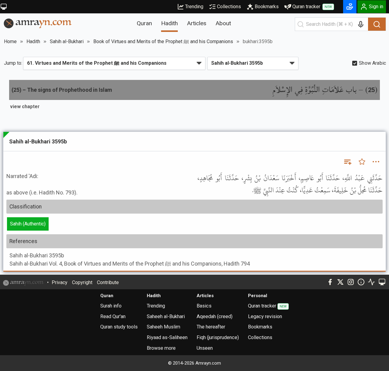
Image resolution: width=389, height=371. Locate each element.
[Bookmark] (362, 161)
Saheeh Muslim (163, 327)
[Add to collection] (347, 161)
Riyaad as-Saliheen (167, 337)
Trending (194, 6)
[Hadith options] (376, 161)
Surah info (111, 306)
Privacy (59, 282)
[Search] (377, 24)
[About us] (361, 282)
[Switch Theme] (3, 6)
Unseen (205, 348)
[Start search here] (300, 24)
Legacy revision (265, 316)
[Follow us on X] (340, 282)
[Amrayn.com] (38, 23)
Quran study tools (119, 327)
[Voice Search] (360, 24)
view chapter (25, 106)
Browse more (161, 348)
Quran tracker (312, 6)
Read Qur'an (113, 316)
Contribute (108, 282)
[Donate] (349, 6)
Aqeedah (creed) (214, 316)
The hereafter (211, 327)
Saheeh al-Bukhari (166, 316)
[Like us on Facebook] (330, 282)
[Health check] (371, 282)
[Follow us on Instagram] (350, 282)
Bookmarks (267, 6)
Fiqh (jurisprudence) (218, 337)
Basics (204, 306)
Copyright (82, 282)
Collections (229, 6)
